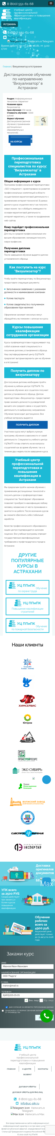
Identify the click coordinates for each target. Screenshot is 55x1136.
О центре (26, 1069)
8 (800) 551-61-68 (20, 4)
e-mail (5, 982)
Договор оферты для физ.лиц (27, 1092)
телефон (7, 992)
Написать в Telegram (41, 41)
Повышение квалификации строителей (27, 610)
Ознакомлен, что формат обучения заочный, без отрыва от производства (29, 1011)
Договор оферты (27, 1087)
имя (4, 963)
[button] (51, 3)
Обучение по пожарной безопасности (29, 628)
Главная (11, 1069)
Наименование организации (18, 972)
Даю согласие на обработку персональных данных (31, 1007)
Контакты (43, 1069)
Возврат (27, 1074)
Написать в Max (34, 1114)
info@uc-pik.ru (14, 37)
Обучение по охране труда (32, 590)
